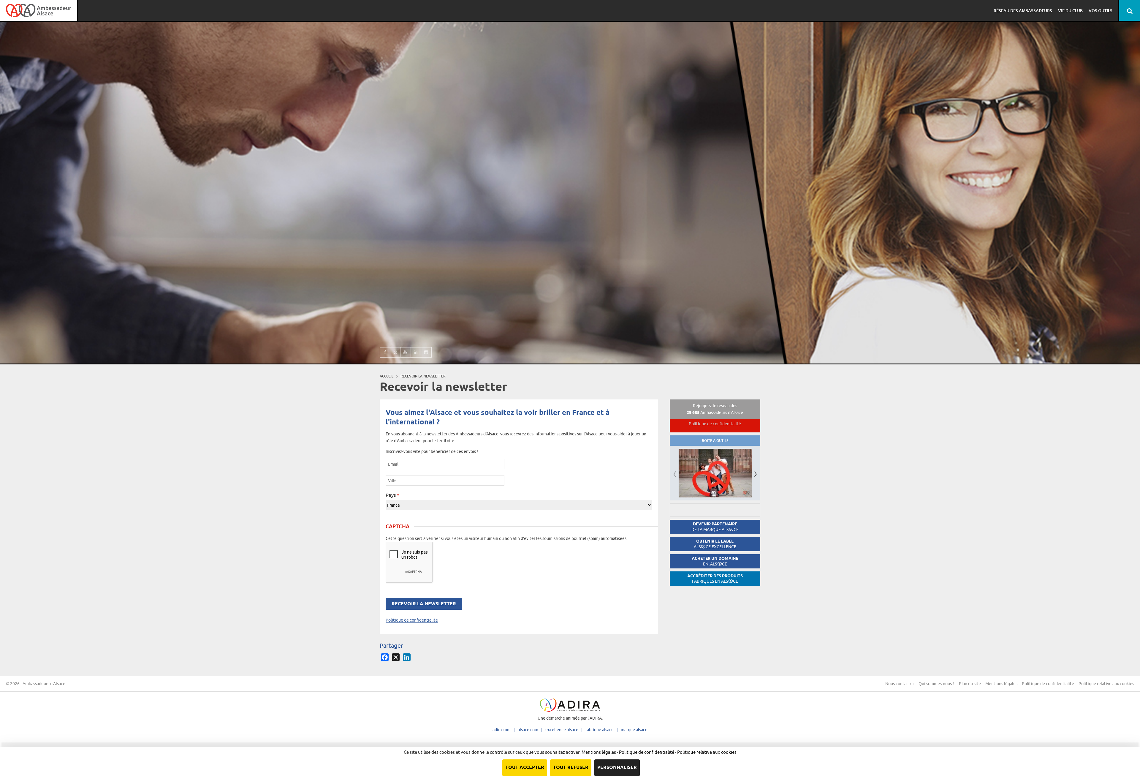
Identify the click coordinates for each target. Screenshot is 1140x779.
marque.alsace (634, 729)
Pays (392, 495)
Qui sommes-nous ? (936, 683)
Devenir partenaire (715, 527)
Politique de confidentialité (412, 620)
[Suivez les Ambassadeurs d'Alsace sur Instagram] (426, 352)
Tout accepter (524, 767)
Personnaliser (617, 767)
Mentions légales (1001, 683)
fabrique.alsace (599, 729)
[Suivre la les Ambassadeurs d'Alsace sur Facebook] (385, 352)
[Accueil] (38, 10)
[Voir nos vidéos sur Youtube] (405, 352)
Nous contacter (899, 683)
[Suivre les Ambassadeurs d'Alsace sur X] (395, 352)
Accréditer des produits (715, 578)
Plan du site (970, 683)
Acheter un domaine (715, 561)
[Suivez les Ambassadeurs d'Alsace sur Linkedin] (416, 352)
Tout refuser (570, 767)
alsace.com (528, 729)
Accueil (386, 376)
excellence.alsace (561, 729)
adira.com (502, 729)
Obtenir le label (715, 544)
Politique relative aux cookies (1106, 683)
